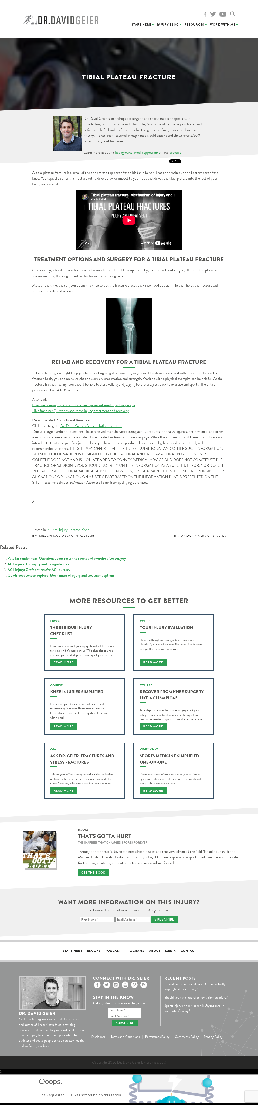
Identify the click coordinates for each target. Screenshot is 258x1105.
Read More (64, 662)
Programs (135, 950)
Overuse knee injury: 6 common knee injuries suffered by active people (83, 405)
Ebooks (94, 950)
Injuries (52, 529)
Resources (194, 24)
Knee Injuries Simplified (76, 692)
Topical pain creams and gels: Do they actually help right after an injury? (194, 986)
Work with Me (222, 24)
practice (175, 152)
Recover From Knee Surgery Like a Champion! (172, 695)
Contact (188, 950)
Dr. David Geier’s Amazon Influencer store (91, 426)
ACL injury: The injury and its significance (39, 564)
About (154, 950)
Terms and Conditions (125, 1036)
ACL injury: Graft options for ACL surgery (39, 569)
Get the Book (93, 872)
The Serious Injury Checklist (71, 631)
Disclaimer (98, 1036)
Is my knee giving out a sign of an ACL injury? (64, 536)
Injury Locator (69, 529)
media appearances (148, 152)
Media (170, 950)
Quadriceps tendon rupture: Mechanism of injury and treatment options (61, 575)
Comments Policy (187, 1036)
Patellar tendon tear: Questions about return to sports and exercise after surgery (67, 558)
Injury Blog (168, 24)
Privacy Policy (213, 1036)
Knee (85, 529)
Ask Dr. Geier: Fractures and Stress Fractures (82, 759)
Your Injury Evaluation (166, 628)
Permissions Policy (157, 1036)
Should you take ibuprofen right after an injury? (196, 997)
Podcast (113, 950)
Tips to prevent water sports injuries (200, 536)
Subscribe (164, 919)
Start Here (141, 24)
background (124, 152)
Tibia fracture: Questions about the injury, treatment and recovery (80, 410)
